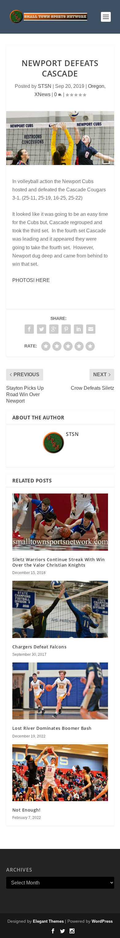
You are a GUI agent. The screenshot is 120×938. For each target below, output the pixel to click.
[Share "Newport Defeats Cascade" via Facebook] (29, 329)
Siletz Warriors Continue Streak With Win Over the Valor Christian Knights (58, 562)
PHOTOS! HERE (31, 280)
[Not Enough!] (60, 772)
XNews (42, 94)
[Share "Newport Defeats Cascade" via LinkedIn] (78, 329)
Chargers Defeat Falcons (39, 647)
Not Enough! (26, 810)
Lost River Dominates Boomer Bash (52, 728)
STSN (44, 86)
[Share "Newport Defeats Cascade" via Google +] (54, 329)
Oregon (96, 86)
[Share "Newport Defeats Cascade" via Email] (91, 329)
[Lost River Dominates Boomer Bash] (60, 691)
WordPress (102, 921)
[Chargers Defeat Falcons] (60, 609)
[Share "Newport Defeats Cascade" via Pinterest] (66, 329)
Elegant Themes (48, 921)
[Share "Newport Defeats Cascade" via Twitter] (41, 329)
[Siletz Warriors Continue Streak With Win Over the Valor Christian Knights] (60, 522)
